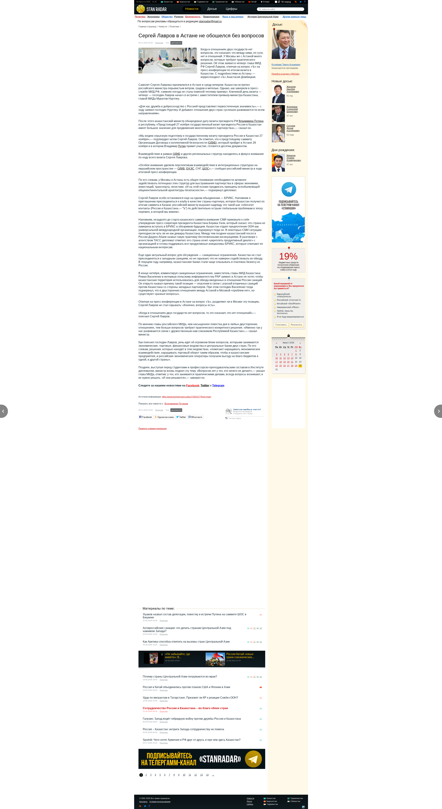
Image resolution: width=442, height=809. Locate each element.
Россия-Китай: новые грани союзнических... (240, 656)
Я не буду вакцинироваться (290, 317)
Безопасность (193, 16)
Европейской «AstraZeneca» (284, 295)
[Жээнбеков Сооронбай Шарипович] (278, 121)
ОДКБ (212, 142)
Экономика (153, 16)
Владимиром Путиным (176, 403)
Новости (163, 26)
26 (284, 365)
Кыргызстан (185, 2)
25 (280, 365)
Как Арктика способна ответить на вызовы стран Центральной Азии (186, 641)
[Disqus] (201, 475)
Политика (140, 16)
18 (280, 362)
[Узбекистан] (261, 628)
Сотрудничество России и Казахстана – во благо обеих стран (185, 708)
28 (292, 365)
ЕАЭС (190, 168)
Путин (182, 146)
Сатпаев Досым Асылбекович (293, 128)
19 (284, 362)
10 (184, 775)
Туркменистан (221, 2)
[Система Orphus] (244, 419)
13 (201, 775)
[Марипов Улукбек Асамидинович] (278, 170)
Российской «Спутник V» (289, 300)
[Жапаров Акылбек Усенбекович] (278, 102)
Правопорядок (211, 16)
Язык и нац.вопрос (233, 16)
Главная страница (147, 26)
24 (276, 365)
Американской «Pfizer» (288, 307)
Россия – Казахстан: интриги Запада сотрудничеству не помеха (183, 729)
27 (288, 365)
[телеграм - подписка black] (201, 767)
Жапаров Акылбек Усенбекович (293, 89)
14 (207, 775)
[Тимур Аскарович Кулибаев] (284, 44)
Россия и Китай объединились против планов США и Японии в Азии (186, 687)
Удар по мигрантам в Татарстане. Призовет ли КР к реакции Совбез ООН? (190, 697)
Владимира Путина (251, 121)
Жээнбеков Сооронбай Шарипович (292, 109)
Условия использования (159, 802)
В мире (266, 2)
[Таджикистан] (254, 628)
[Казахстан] (185, 42)
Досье (249, 801)
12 (195, 775)
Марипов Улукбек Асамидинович (294, 158)
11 (190, 775)
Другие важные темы (294, 16)
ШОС (205, 168)
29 (296, 365)
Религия (178, 16)
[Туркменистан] (258, 628)
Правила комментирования (152, 428)
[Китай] (261, 687)
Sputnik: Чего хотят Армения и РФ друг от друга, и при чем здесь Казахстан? (192, 739)
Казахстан (168, 2)
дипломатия (176, 43)
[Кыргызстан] (261, 614)
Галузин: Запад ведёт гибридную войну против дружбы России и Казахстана (192, 718)
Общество (167, 16)
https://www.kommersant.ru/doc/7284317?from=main (186, 397)
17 (276, 362)
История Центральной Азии (263, 16)
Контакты (143, 802)
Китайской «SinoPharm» (289, 303)
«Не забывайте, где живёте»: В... (177, 656)
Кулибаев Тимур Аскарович (286, 64)
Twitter (205, 385)
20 (288, 362)
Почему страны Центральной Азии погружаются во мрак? (180, 676)
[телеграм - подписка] (288, 241)
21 (292, 362)
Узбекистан (239, 2)
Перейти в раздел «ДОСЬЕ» (286, 74)
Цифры (250, 804)
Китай (253, 2)
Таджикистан (202, 2)
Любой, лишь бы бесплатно (285, 312)
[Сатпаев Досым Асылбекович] (278, 141)
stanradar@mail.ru (210, 21)
